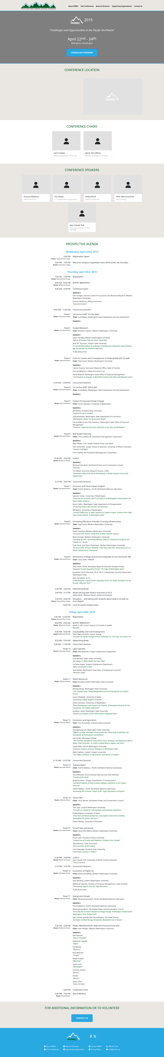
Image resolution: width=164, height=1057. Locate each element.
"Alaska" (76, 972)
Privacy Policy (96, 1049)
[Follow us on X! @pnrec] (95, 1037)
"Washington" (78, 967)
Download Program (82, 52)
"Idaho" (75, 944)
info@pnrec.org (114, 1049)
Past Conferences (87, 6)
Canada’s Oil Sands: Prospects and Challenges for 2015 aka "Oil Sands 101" (102, 636)
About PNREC (73, 6)
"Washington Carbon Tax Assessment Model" (89, 419)
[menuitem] (73, 6)
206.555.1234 (113, 1046)
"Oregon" (76, 955)
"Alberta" (76, 978)
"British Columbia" (80, 938)
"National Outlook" (80, 304)
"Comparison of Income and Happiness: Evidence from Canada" (96, 840)
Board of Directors (103, 6)
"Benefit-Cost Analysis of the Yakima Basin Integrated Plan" (95, 713)
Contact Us (138, 6)
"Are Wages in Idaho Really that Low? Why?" (89, 661)
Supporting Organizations (122, 6)
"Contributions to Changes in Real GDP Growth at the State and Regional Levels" (103, 377)
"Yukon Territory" (79, 984)
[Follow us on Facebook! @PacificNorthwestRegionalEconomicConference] (91, 1037)
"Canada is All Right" (80, 449)
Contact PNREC (96, 1046)
